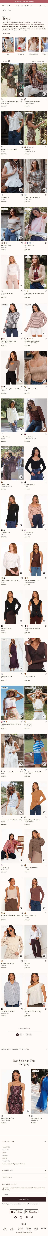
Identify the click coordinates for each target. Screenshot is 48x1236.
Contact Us (5, 1150)
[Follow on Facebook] (15, 1217)
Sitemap (43, 1228)
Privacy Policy (5, 1229)
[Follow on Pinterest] (26, 1217)
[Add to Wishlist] (22, 99)
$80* (32, 1)
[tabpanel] (24, 1100)
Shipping (5, 1155)
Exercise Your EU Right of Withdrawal (13, 1164)
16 (27, 1034)
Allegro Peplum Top (7, 1120)
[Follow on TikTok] (32, 1217)
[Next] (30, 1034)
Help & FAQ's (6, 1147)
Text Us (4, 1152)
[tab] (24, 1062)
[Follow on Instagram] (21, 1217)
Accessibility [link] (6, 1161)
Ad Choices (12, 1229)
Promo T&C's (36, 1229)
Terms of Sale (28, 1229)
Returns (4, 1158)
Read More (6, 33)
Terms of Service (20, 1229)
